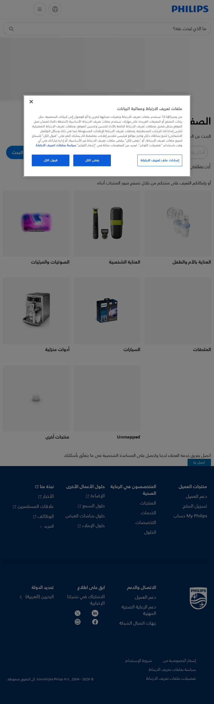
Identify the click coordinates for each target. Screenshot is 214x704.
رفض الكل (92, 160)
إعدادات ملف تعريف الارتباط (159, 160)
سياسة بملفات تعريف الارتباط (56, 145)
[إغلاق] (31, 102)
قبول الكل (50, 160)
